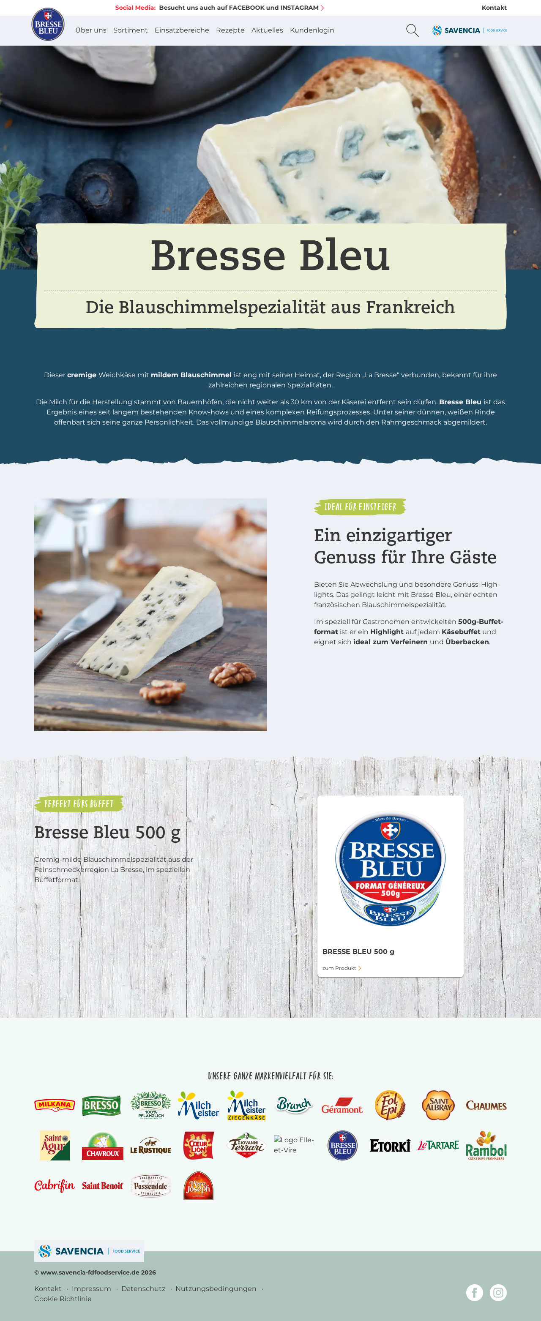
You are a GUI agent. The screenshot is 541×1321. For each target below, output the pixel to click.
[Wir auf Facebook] (474, 1294)
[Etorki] (390, 1145)
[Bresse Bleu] (343, 1145)
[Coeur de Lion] (199, 1145)
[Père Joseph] (198, 1186)
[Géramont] (342, 1105)
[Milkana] (54, 1105)
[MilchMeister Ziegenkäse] (246, 1105)
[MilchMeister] (198, 1105)
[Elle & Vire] (294, 1145)
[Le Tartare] (438, 1145)
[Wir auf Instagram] (498, 1294)
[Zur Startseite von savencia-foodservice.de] (469, 30)
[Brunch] (294, 1105)
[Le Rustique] (150, 1145)
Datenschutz (144, 1289)
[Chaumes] (486, 1105)
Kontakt (494, 7)
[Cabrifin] (54, 1186)
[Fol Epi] (390, 1105)
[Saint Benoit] (102, 1185)
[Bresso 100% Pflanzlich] (150, 1105)
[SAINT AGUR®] (55, 1145)
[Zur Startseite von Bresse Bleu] (48, 24)
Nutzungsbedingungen (216, 1289)
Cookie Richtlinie (63, 1299)
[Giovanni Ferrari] (246, 1145)
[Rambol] (486, 1145)
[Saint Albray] (438, 1105)
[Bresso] (102, 1105)
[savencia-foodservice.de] (89, 1251)
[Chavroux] (102, 1145)
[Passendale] (150, 1185)
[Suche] (412, 30)
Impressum (92, 1289)
